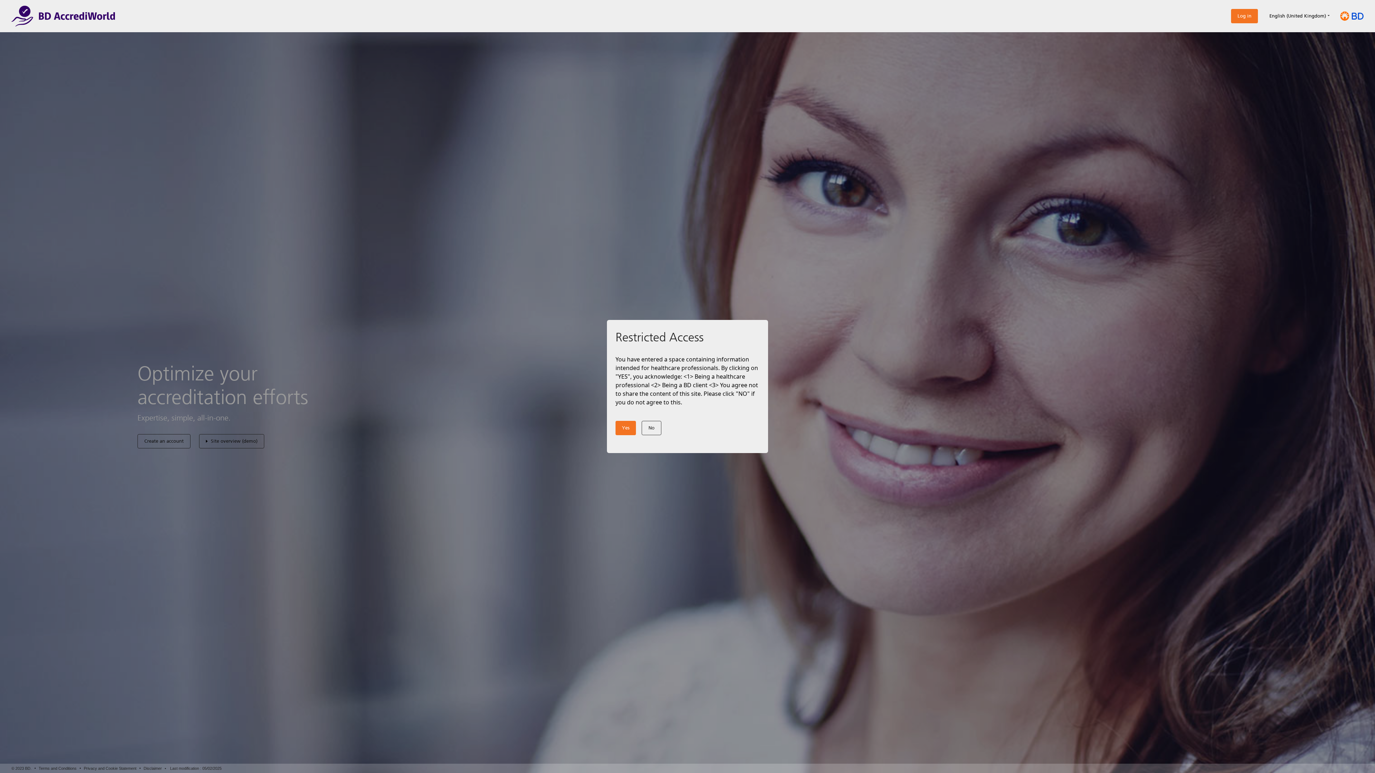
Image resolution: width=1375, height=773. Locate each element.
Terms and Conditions (58, 768)
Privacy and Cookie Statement (110, 768)
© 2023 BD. (21, 768)
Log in (1244, 16)
